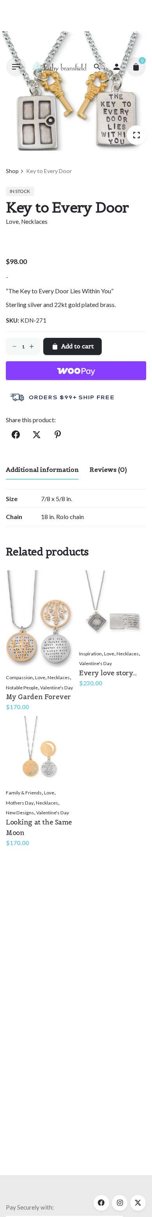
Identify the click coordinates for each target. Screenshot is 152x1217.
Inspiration (90, 654)
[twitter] (138, 1203)
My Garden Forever (38, 696)
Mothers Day (20, 803)
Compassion (19, 677)
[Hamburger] (16, 67)
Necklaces (34, 221)
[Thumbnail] (58, 67)
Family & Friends (24, 793)
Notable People (22, 688)
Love (12, 221)
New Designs (20, 812)
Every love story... (108, 673)
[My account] (116, 67)
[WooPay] (76, 370)
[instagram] (119, 1203)
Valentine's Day (56, 688)
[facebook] (101, 1203)
